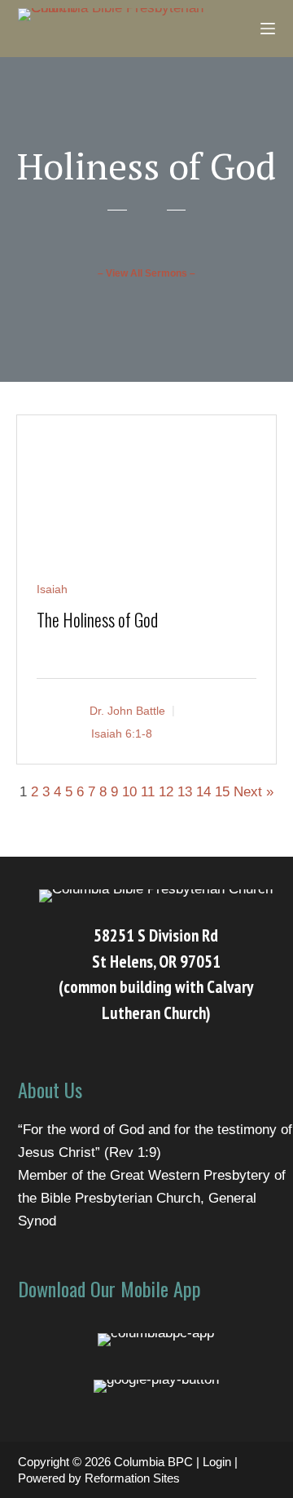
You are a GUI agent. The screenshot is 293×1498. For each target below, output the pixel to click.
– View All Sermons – (146, 273)
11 (148, 792)
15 (222, 792)
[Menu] (267, 28)
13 (184, 792)
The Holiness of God (97, 619)
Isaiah (52, 589)
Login (217, 1462)
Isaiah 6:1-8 (121, 732)
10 (129, 792)
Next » (253, 792)
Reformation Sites (132, 1478)
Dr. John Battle (127, 709)
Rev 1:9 (132, 1152)
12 (166, 792)
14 (203, 792)
